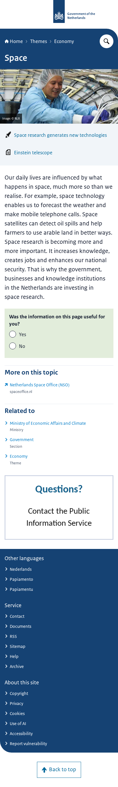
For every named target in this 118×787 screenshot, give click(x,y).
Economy (64, 41)
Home (16, 41)
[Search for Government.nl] (106, 41)
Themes (38, 41)
